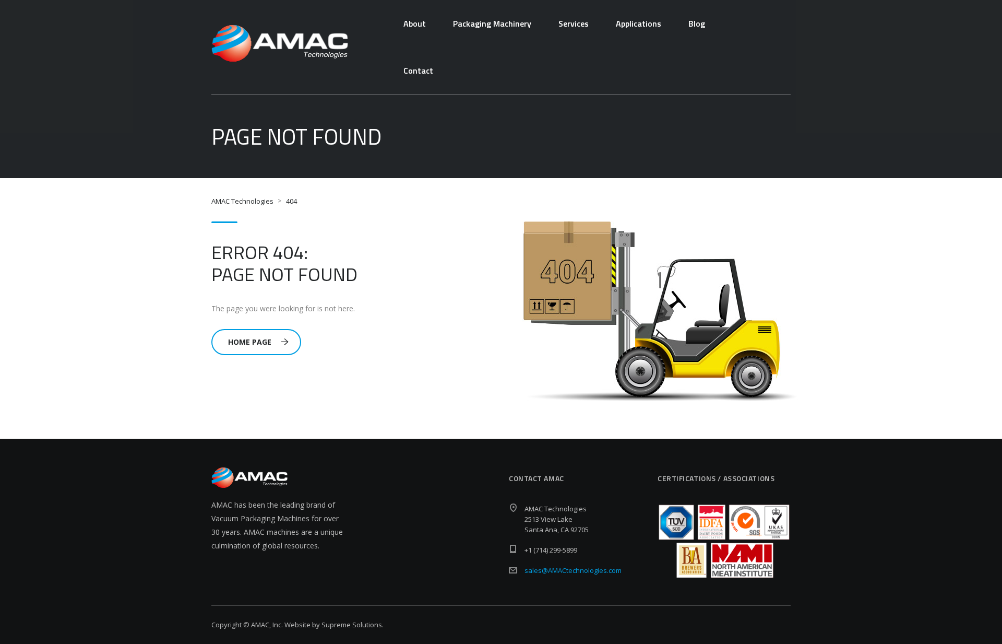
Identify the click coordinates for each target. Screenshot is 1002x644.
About (414, 23)
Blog (696, 23)
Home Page (249, 342)
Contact (418, 70)
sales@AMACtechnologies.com (573, 570)
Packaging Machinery (492, 23)
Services (573, 23)
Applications (638, 23)
